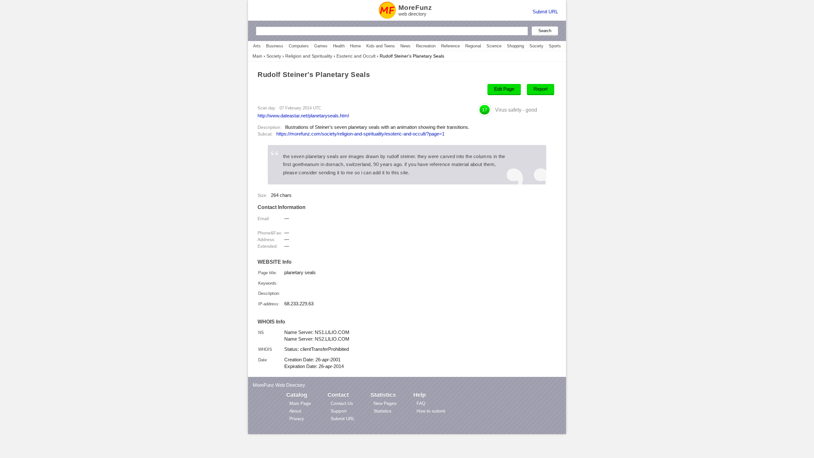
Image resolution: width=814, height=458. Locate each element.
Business (274, 46)
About (295, 410)
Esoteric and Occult (356, 56)
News (405, 46)
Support (339, 410)
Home (355, 46)
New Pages (385, 403)
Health (339, 46)
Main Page (300, 403)
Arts (257, 46)
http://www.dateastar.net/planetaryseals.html (303, 115)
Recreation (426, 46)
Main (257, 56)
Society (536, 46)
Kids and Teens (380, 46)
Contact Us (342, 403)
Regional (473, 46)
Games (321, 46)
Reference (450, 46)
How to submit (431, 410)
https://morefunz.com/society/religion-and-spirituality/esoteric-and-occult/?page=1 (360, 133)
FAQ (421, 403)
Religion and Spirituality (308, 56)
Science (493, 46)
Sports (555, 46)
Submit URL (545, 11)
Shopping (515, 46)
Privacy (296, 418)
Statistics (382, 410)
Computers (299, 46)
